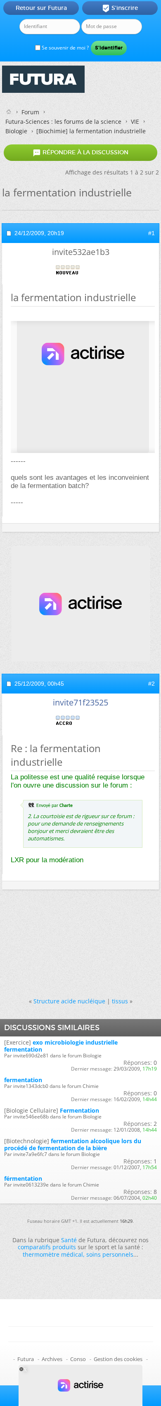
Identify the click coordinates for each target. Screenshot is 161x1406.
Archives (52, 1359)
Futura (25, 1359)
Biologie (16, 131)
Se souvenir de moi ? (64, 47)
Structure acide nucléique (69, 1001)
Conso (78, 1359)
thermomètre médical (53, 1254)
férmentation (23, 1178)
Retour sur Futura (41, 8)
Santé (69, 1240)
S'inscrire (120, 8)
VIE (135, 121)
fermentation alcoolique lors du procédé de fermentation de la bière (72, 1144)
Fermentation (79, 1110)
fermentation (23, 1080)
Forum (30, 112)
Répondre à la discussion (80, 153)
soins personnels (109, 1254)
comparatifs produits (47, 1247)
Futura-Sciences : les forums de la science (63, 121)
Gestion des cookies (118, 1359)
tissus (120, 1001)
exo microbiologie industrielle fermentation (61, 1045)
